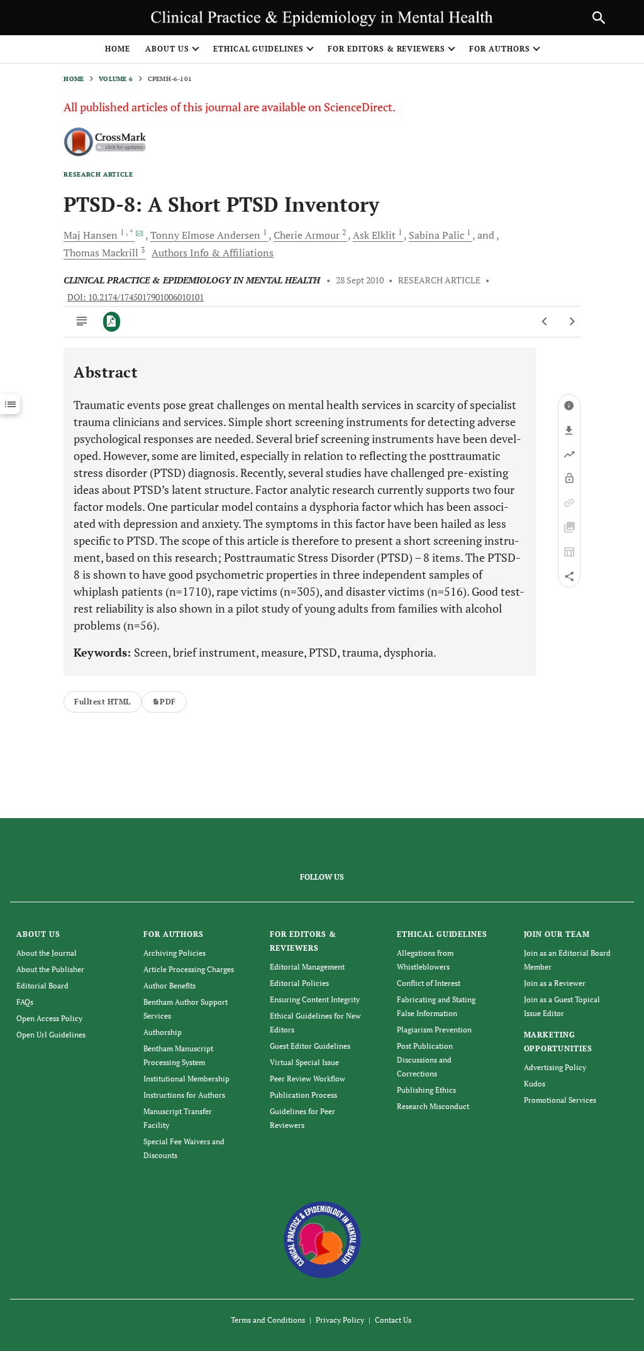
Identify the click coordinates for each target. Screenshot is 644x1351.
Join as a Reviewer (555, 983)
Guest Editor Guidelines (310, 1046)
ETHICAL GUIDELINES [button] (258, 48)
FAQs (24, 1002)
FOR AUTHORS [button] (499, 48)
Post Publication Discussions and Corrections (425, 1059)
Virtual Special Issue (304, 1062)
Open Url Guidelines (51, 1034)
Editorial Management (307, 966)
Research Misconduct (433, 1106)
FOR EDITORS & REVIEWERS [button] (386, 48)
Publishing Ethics (426, 1090)
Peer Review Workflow (307, 1078)
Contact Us (393, 1320)
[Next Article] (572, 322)
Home (117, 48)
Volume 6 (116, 79)
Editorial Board (42, 985)
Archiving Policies (174, 953)
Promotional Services (560, 1100)
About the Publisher (50, 969)
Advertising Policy (555, 1067)
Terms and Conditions (268, 1320)
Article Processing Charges (188, 969)
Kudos (534, 1083)
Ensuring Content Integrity (315, 999)
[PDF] (111, 322)
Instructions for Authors (184, 1095)
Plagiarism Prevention (434, 1029)
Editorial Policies (299, 983)
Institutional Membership (186, 1078)
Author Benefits (169, 985)
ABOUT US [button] (167, 48)
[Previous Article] (544, 322)
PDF (167, 701)
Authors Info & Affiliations (213, 253)
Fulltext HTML (102, 701)
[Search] (599, 18)
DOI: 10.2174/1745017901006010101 (135, 297)
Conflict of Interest (428, 983)
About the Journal (46, 953)
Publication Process (303, 1095)
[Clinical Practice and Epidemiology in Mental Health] (322, 1239)
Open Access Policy (49, 1018)
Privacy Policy (340, 1320)
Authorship (162, 1032)
